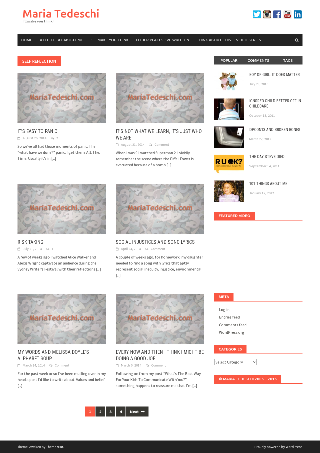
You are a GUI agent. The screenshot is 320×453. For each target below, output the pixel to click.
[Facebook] (277, 14)
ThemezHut (54, 446)
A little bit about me (61, 40)
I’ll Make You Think (109, 40)
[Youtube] (288, 14)
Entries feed (229, 317)
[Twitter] (257, 14)
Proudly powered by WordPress (278, 446)
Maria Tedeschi (61, 13)
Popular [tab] (229, 60)
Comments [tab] (258, 60)
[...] (53, 158)
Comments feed (232, 324)
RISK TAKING (30, 242)
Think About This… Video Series (229, 40)
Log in (224, 309)
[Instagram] (267, 14)
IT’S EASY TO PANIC (37, 131)
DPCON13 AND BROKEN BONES (274, 129)
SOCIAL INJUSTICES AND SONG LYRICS (155, 242)
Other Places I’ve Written (162, 40)
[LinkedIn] (298, 14)
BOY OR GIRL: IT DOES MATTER (274, 74)
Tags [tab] (288, 60)
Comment (161, 144)
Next (135, 411)
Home (26, 40)
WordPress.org (231, 332)
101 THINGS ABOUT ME (268, 183)
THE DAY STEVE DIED (266, 156)
